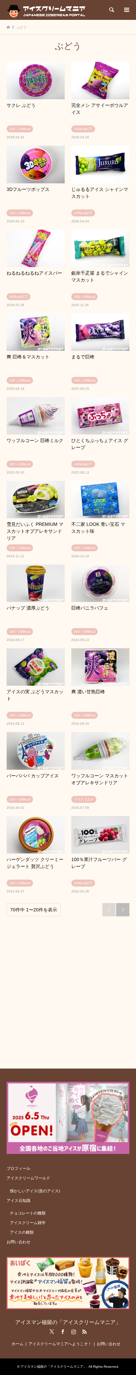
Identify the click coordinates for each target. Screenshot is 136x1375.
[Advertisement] (68, 989)
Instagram (73, 1331)
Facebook (62, 1331)
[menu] (126, 10)
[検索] (111, 10)
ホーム (17, 1344)
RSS (84, 1331)
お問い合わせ (18, 1242)
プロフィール (18, 1168)
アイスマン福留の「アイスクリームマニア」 (68, 1322)
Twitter (52, 1331)
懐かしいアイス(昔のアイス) (35, 1191)
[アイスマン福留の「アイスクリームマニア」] (48, 10)
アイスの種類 (22, 1232)
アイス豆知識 (18, 1200)
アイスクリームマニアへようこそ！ (60, 1344)
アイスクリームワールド (28, 1178)
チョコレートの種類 (28, 1213)
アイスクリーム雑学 (28, 1222)
